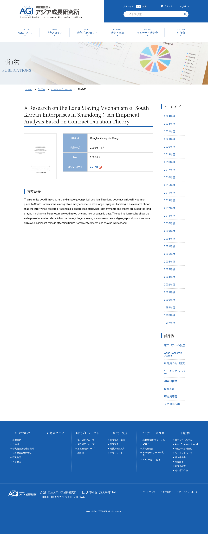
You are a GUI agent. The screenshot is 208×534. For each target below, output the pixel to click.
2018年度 (169, 162)
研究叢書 (169, 388)
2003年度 (169, 276)
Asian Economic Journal (173, 354)
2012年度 (169, 208)
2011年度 (169, 215)
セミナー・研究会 (152, 433)
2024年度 (169, 116)
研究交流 (114, 444)
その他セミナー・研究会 (153, 453)
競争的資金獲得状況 (22, 453)
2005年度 (169, 261)
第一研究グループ (86, 440)
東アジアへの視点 (174, 345)
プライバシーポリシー (189, 492)
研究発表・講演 (117, 440)
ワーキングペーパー (61, 89)
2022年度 (169, 131)
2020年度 (169, 146)
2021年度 (169, 139)
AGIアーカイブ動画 (152, 459)
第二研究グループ (86, 444)
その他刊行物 (172, 404)
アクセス (168, 6)
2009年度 (169, 231)
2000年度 (169, 299)
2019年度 (169, 154)
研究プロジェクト (87, 433)
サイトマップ (149, 492)
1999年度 (169, 307)
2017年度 (169, 169)
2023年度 (169, 123)
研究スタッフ (55, 433)
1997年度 (169, 322)
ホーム (28, 89)
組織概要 (17, 440)
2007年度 (169, 246)
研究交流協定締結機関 (23, 448)
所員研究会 (148, 448)
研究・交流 (120, 433)
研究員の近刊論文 (174, 363)
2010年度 (169, 223)
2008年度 (169, 238)
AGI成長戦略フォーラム (154, 440)
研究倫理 (17, 457)
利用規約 (167, 492)
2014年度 (169, 192)
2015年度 (169, 185)
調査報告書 (170, 381)
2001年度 (169, 292)
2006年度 (169, 254)
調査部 (81, 453)
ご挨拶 (16, 444)
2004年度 (169, 269)
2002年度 (169, 284)
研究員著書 (170, 396)
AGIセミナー (148, 444)
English (183, 6)
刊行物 (41, 89)
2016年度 (169, 177)
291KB (94, 166)
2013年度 (169, 200)
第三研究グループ (86, 448)
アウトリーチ (116, 453)
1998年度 (169, 315)
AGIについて (22, 433)
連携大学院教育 (117, 448)
